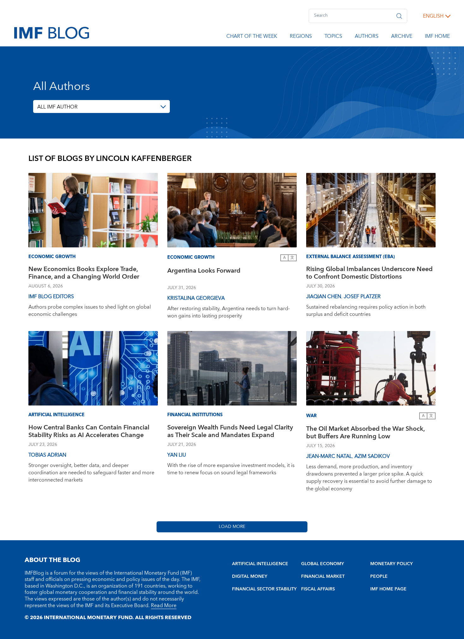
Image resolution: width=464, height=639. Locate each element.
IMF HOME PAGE (388, 589)
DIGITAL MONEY (249, 576)
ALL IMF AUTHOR (57, 107)
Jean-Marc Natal (329, 456)
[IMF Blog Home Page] (51, 32)
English (433, 16)
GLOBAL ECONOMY (322, 564)
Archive (401, 37)
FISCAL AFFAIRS (318, 589)
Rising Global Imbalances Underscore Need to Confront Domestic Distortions (369, 273)
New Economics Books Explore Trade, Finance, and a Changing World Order (83, 273)
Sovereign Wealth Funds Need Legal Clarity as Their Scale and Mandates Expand (230, 432)
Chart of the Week (251, 37)
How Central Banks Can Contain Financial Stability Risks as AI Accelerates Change (88, 432)
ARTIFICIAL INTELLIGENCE (260, 564)
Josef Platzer (362, 296)
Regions (301, 37)
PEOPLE (379, 576)
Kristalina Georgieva (196, 298)
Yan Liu (176, 455)
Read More (163, 605)
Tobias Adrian (47, 455)
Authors (366, 37)
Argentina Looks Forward (204, 271)
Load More (232, 526)
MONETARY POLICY (391, 564)
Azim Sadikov (372, 456)
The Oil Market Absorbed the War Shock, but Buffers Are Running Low (365, 433)
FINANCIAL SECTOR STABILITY (264, 589)
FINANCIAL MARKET (323, 576)
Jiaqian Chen (323, 296)
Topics (333, 37)
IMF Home (437, 37)
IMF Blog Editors (51, 296)
